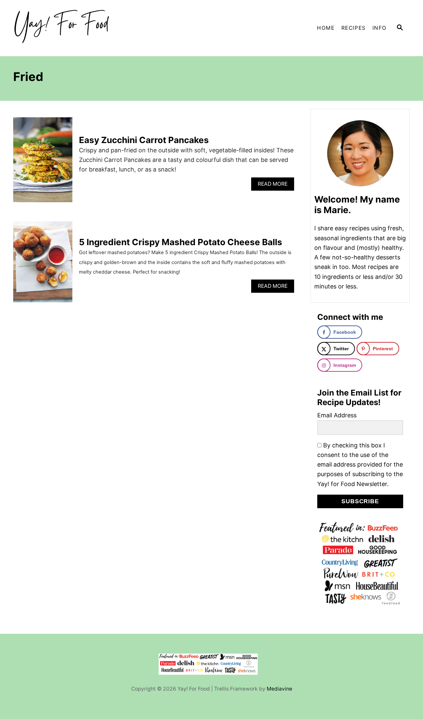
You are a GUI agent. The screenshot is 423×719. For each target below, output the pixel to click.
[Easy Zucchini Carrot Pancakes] (42, 162)
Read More (274, 185)
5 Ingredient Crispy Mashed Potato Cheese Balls (180, 242)
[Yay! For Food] (72, 28)
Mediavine (279, 689)
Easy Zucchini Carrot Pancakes (144, 140)
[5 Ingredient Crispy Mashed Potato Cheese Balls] (42, 264)
